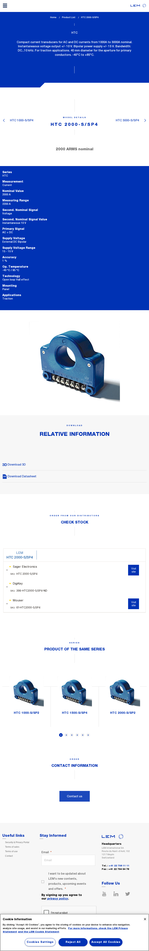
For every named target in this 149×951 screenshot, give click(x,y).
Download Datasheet (21, 476)
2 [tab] (66, 735)
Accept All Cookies (105, 942)
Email (45, 852)
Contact (9, 856)
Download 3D (16, 464)
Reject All (73, 942)
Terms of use (11, 851)
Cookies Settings (40, 942)
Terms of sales (12, 847)
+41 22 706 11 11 (119, 866)
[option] (26, 696)
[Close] (145, 919)
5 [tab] (82, 735)
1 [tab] (61, 735)
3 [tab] (72, 735)
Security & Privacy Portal (17, 842)
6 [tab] (88, 735)
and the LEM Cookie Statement (38, 932)
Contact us (74, 796)
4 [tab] (77, 735)
